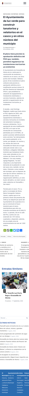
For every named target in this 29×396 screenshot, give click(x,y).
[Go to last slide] (4, 291)
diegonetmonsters (10, 47)
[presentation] (14, 280)
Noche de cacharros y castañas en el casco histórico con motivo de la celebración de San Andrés (6, 249)
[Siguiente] (24, 291)
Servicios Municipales (19, 236)
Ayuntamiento (12, 373)
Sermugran (20, 380)
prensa (9, 301)
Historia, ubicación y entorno (5, 380)
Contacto (20, 392)
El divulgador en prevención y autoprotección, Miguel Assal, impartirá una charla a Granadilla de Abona (14, 357)
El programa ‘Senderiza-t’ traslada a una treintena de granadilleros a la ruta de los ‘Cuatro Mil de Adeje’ (23, 250)
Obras (9, 236)
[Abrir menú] (24, 3)
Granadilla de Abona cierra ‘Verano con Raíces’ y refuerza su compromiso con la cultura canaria (13, 349)
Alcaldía (3, 236)
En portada (14, 14)
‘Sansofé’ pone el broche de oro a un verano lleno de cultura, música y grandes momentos (14, 328)
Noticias (21, 14)
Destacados (6, 14)
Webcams (5, 387)
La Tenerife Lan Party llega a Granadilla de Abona (13, 295)
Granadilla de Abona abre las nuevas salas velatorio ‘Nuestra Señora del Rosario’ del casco (14, 341)
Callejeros (5, 385)
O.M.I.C (19, 378)
